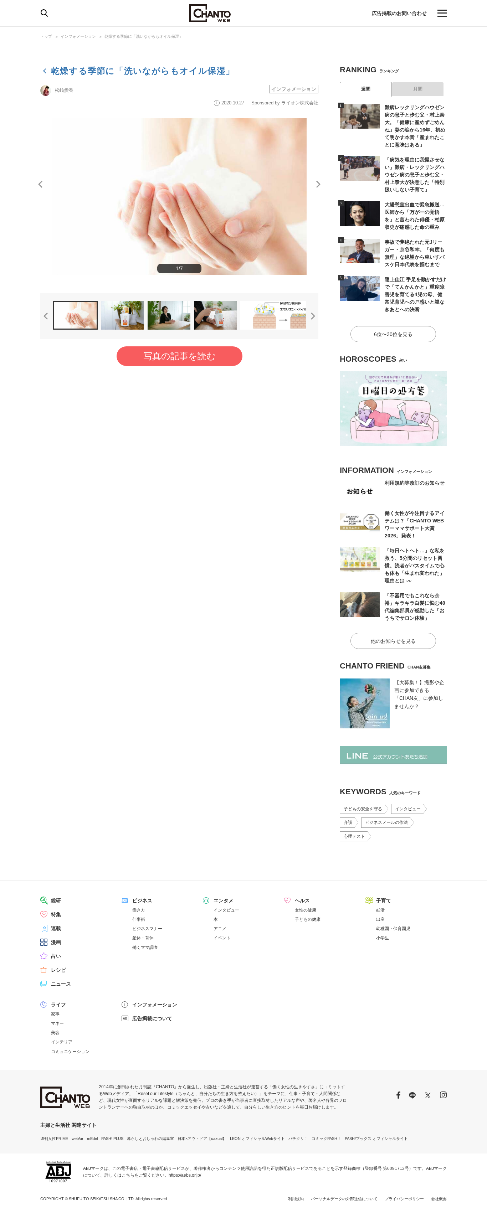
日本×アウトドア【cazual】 (202, 1138)
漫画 (56, 942)
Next (318, 184)
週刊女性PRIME (54, 1138)
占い (56, 956)
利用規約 (296, 1199)
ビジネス (142, 900)
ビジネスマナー (147, 928)
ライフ (58, 1004)
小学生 (382, 937)
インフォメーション (78, 36)
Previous (40, 184)
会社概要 (439, 1199)
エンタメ (224, 900)
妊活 (380, 910)
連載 (56, 928)
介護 (348, 822)
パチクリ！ (298, 1138)
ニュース (61, 984)
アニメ (220, 928)
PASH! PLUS (112, 1138)
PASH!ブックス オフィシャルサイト (376, 1138)
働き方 (138, 910)
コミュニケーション (70, 1051)
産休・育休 (143, 937)
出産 (380, 919)
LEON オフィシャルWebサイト (257, 1138)
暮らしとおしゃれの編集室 (150, 1138)
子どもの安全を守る (363, 808)
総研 (56, 900)
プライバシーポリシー (404, 1199)
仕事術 (138, 919)
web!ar (77, 1138)
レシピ (58, 970)
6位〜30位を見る (393, 334)
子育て (383, 900)
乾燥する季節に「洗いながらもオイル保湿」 (143, 36)
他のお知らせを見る (393, 641)
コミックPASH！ (326, 1138)
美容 (55, 1032)
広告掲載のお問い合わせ (399, 13)
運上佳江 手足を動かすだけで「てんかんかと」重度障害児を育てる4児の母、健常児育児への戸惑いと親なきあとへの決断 (415, 294)
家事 (55, 1014)
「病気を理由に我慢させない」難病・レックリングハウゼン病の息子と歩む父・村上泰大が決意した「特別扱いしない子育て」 (415, 174)
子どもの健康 (308, 919)
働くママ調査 (145, 947)
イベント (222, 937)
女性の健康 (305, 910)
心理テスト (354, 836)
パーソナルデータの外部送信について (344, 1199)
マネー (57, 1023)
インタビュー (408, 808)
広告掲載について (152, 1018)
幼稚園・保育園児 (393, 928)
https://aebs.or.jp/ (185, 1175)
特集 (56, 914)
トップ (46, 36)
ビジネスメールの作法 (386, 822)
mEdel (92, 1138)
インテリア (61, 1041)
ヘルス (302, 900)
